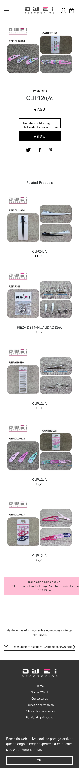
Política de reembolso (39, 705)
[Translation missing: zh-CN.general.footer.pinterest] (51, 150)
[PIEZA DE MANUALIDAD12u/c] (39, 296)
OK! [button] (39, 760)
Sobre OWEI (39, 692)
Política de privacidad (39, 718)
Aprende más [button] (32, 749)
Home (40, 686)
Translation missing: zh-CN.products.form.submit (40, 124)
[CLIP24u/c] (39, 220)
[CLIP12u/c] (39, 372)
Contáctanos (39, 699)
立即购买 (39, 137)
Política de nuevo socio (40, 711)
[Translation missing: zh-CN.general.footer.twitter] (28, 150)
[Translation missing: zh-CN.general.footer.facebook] (39, 150)
